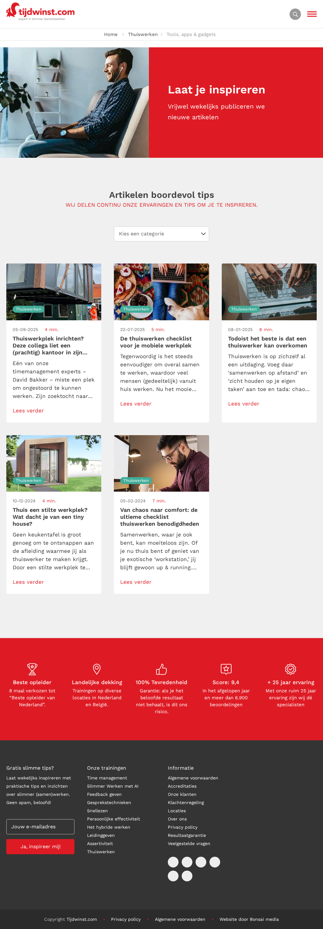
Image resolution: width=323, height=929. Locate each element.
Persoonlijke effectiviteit (113, 818)
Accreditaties (182, 786)
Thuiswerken (143, 34)
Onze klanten (182, 794)
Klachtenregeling (186, 802)
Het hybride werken (108, 827)
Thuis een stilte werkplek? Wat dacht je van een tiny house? (50, 516)
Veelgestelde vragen (189, 843)
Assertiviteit (100, 843)
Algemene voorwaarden (193, 777)
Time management (107, 777)
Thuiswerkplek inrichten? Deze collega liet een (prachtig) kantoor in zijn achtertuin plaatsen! (48, 345)
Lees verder (28, 410)
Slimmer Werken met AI (112, 786)
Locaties (177, 810)
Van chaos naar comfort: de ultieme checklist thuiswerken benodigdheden (159, 516)
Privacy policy (182, 827)
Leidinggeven (101, 835)
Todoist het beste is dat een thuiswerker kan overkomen (267, 342)
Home (111, 34)
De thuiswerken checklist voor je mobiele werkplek (156, 342)
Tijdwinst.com (82, 919)
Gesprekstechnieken (109, 802)
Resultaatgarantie (187, 835)
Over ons (177, 818)
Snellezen (97, 810)
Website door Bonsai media (249, 919)
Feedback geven (104, 794)
